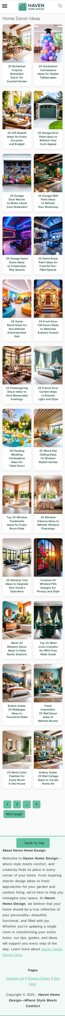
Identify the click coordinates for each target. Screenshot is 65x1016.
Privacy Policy (39, 978)
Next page (14, 814)
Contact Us (15, 978)
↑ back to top (33, 843)
